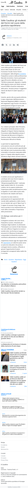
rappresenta (7, 243)
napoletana (18, 259)
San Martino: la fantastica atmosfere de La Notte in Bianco (13, 285)
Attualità (9, 13)
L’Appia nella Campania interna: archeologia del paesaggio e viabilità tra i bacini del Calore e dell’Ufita (13, 400)
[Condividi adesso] (17, 45)
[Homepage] (15, 2)
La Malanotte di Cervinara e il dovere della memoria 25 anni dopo (13, 345)
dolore (25, 362)
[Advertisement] (14, 313)
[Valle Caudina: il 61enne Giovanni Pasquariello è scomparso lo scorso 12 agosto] (5, 368)
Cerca (3, 2)
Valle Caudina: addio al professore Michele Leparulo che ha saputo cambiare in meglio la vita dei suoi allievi (18, 380)
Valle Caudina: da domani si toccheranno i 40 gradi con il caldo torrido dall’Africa (13, 433)
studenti (14, 262)
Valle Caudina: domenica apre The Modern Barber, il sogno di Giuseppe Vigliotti (13, 425)
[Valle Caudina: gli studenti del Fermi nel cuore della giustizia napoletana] (2, 45)
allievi (25, 386)
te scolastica (22, 74)
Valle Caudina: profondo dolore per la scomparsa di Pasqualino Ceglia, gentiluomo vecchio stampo (18, 356)
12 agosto (24, 373)
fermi (6, 259)
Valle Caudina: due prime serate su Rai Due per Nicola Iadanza (13, 292)
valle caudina (7, 350)
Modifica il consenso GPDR (14, 487)
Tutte (25, 350)
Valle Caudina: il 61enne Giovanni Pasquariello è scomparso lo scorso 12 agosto (18, 368)
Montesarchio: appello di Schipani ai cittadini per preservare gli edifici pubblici (13, 407)
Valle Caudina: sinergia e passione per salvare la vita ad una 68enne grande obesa (12, 336)
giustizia (11, 259)
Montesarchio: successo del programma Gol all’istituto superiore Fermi (14, 416)
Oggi (24, 259)
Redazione (13, 362)
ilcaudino (3, 13)
